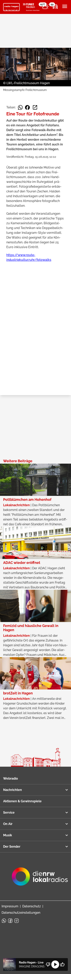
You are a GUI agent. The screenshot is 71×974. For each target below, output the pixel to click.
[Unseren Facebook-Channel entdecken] (10, 920)
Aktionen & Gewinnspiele (22, 801)
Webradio (10, 778)
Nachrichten (12, 790)
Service (9, 812)
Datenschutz (31, 906)
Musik (7, 835)
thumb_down (48, 964)
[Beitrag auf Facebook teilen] (27, 107)
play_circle (55, 964)
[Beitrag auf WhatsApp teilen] (20, 107)
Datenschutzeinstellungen (21, 913)
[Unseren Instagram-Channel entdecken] (16, 920)
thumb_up (62, 964)
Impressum (10, 906)
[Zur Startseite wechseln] (11, 7)
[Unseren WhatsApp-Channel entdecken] (4, 920)
